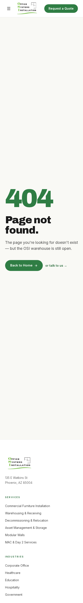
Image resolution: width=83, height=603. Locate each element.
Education (12, 580)
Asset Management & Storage (26, 527)
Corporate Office (17, 565)
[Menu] (8, 8)
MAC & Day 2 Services (21, 542)
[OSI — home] (27, 8)
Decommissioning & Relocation (26, 520)
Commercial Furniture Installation (27, 506)
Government (13, 594)
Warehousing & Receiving (23, 513)
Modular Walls (15, 535)
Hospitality (12, 587)
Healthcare (12, 573)
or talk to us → (56, 265)
